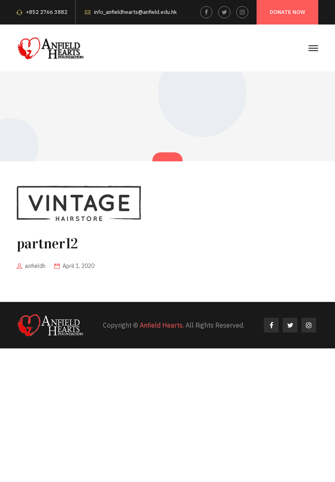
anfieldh (35, 266)
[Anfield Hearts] (51, 47)
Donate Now (287, 12)
